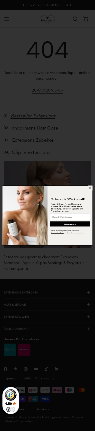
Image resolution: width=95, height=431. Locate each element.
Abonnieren (70, 224)
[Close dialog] (90, 188)
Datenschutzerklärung (57, 233)
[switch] (10, 409)
